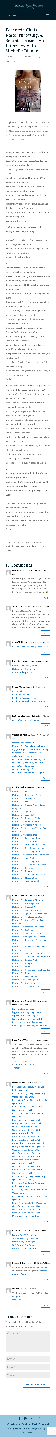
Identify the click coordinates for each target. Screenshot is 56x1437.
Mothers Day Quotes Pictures (26, 825)
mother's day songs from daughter (28, 772)
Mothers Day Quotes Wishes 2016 (28, 910)
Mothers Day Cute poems (24, 669)
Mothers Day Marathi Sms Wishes (28, 844)
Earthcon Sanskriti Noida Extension (29, 701)
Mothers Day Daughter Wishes (27, 818)
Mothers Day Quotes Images (25, 835)
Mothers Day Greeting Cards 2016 (28, 874)
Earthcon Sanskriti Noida (24, 698)
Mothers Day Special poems (25, 746)
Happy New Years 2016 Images (28, 1001)
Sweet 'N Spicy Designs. (27, 1428)
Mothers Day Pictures (22, 868)
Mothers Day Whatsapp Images (27, 917)
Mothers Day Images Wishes (26, 960)
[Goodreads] (32, 1418)
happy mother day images (24, 1009)
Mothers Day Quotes (22, 811)
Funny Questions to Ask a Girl (26, 1123)
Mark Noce (18, 570)
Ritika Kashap (19, 787)
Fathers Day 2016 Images (24, 1235)
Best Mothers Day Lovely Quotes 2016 (30, 646)
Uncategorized (39, 57)
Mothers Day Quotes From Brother (29, 953)
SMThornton (13, 57)
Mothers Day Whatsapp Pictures (27, 900)
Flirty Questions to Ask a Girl (26, 1126)
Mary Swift (18, 661)
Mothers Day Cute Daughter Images (29, 848)
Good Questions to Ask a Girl (26, 1130)
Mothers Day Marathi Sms (24, 878)
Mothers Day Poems (22, 966)
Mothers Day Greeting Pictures (27, 861)
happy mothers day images (25, 1015)
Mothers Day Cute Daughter (25, 986)
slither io (17, 1288)
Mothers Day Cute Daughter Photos (29, 864)
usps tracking (20, 1061)
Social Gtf (17, 686)
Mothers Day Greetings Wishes (27, 795)
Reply (45, 597)
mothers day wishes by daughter (27, 762)
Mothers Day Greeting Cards (26, 851)
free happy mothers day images (27, 1022)
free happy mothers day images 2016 (29, 1025)
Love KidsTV (19, 1040)
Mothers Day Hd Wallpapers (25, 903)
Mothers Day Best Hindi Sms (26, 838)
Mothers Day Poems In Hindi (26, 821)
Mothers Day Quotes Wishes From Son (30, 854)
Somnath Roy (19, 1263)
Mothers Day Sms (20, 801)
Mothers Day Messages (23, 798)
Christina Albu (19, 734)
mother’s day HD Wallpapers (25, 720)
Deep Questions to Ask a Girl (26, 1120)
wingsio (16, 1296)
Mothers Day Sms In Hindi (25, 976)
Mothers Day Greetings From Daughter (31, 956)
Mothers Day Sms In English (25, 881)
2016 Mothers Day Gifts (23, 769)
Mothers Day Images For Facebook (28, 937)
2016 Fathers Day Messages (25, 1238)
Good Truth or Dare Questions (27, 1153)
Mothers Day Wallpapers (24, 930)
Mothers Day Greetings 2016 (26, 980)
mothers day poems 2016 (24, 743)
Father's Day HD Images (23, 1242)
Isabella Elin (18, 715)
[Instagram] (38, 1419)
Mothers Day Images (22, 871)
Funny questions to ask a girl (26, 1140)
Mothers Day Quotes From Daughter (29, 913)
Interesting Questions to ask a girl (28, 1143)
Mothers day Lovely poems (25, 665)
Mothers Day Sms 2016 (23, 815)
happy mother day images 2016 (26, 1012)
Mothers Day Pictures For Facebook (29, 926)
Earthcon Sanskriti (21, 694)
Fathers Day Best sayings (24, 1248)
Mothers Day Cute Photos (24, 841)
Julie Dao (17, 606)
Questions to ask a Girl (23, 1163)
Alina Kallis (18, 642)
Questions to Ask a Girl (23, 1133)
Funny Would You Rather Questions (29, 1146)
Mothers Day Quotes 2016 (24, 907)
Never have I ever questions (25, 1159)
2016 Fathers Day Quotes (24, 1245)
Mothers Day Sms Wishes (24, 858)
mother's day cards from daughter (28, 759)
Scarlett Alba (19, 1230)
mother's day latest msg (23, 766)
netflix (17, 1068)
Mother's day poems (22, 672)
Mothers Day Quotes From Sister (28, 933)
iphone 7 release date (24, 1064)
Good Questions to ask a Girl (26, 1136)
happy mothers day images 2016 (27, 1019)
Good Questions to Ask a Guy (26, 1150)
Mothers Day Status (21, 791)
